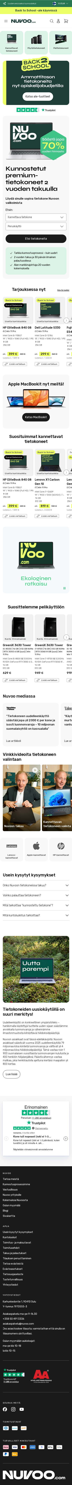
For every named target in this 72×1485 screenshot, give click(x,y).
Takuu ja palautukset (14, 1253)
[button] (63, 3)
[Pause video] (64, 588)
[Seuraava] (66, 320)
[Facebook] (5, 1409)
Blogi (5, 1210)
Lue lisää (11, 1074)
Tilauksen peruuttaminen (17, 1258)
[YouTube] (22, 1409)
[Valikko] (6, 21)
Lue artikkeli (13, 741)
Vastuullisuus (10, 1189)
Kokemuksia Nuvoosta (15, 1200)
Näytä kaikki (63, 290)
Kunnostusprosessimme (16, 1184)
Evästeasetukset (13, 1269)
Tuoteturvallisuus (13, 1279)
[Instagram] (13, 1409)
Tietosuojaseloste (13, 1274)
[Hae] (52, 21)
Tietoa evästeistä (13, 1263)
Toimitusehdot (11, 1247)
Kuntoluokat (10, 1237)
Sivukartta (9, 1216)
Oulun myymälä (11, 1205)
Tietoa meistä (11, 1179)
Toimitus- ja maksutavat (17, 1242)
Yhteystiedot (10, 1284)
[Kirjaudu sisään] (58, 21)
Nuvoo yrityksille (12, 1194)
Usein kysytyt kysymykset (18, 1232)
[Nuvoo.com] (23, 21)
